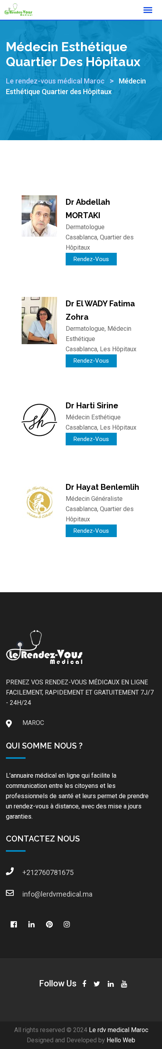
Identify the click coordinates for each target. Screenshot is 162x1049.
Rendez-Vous (91, 259)
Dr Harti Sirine (92, 405)
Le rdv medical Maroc (118, 1030)
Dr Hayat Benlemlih (102, 487)
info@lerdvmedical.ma (30, 894)
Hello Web (121, 1040)
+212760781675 (30, 872)
